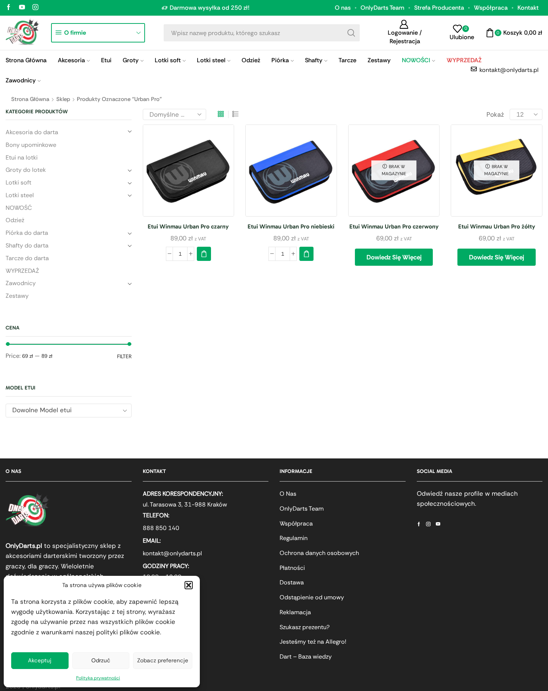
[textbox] (62, 410)
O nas (343, 8)
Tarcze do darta (27, 258)
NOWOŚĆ (19, 208)
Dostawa (292, 582)
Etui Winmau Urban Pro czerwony (394, 226)
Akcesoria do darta (32, 132)
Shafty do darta (27, 245)
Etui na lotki (22, 157)
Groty (131, 60)
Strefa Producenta (439, 8)
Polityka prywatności (98, 678)
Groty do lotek (26, 170)
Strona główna (30, 99)
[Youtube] (22, 7)
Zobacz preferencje (162, 660)
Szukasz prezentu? (305, 627)
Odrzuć (100, 660)
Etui (106, 60)
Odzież (251, 60)
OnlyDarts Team (382, 8)
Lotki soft (168, 60)
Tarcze (347, 60)
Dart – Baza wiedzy (306, 656)
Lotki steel (211, 60)
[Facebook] (9, 7)
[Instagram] (35, 7)
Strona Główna (26, 60)
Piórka (280, 60)
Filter (124, 356)
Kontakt (528, 8)
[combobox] (69, 410)
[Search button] (351, 32)
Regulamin (294, 538)
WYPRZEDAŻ (22, 271)
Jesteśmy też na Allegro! (313, 642)
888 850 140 (161, 528)
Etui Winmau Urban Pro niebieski (291, 226)
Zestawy (379, 60)
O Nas (288, 494)
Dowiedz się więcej (394, 257)
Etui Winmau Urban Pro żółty (496, 226)
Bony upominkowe (31, 145)
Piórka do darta (27, 233)
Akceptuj (39, 660)
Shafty (313, 60)
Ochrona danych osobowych (319, 553)
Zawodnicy (21, 80)
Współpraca (491, 8)
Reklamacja (295, 612)
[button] (188, 585)
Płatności (292, 568)
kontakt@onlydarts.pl (172, 553)
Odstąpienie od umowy (312, 597)
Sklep (63, 99)
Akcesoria (71, 60)
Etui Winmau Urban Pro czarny (188, 226)
